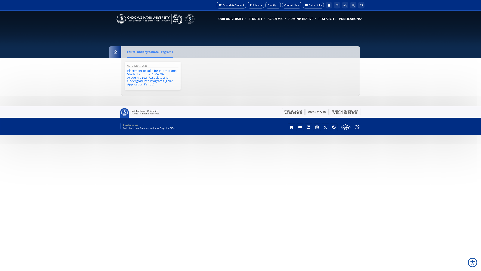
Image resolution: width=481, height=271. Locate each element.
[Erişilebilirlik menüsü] (472, 262)
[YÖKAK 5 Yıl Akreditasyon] (189, 19)
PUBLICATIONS (350, 19)
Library (257, 5)
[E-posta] (337, 5)
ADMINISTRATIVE (300, 19)
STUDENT (255, 19)
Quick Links (315, 5)
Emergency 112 (317, 111)
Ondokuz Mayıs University (144, 111)
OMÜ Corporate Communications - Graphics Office (149, 128)
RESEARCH (326, 19)
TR (361, 5)
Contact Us (290, 5)
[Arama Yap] (353, 5)
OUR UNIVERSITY (230, 19)
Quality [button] (272, 5)
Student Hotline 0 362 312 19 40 (293, 112)
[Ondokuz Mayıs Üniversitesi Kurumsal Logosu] (149, 19)
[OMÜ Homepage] (329, 5)
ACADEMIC (275, 19)
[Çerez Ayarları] (357, 127)
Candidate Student (233, 5)
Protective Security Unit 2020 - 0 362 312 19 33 (345, 112)
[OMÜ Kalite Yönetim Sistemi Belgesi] (345, 127)
